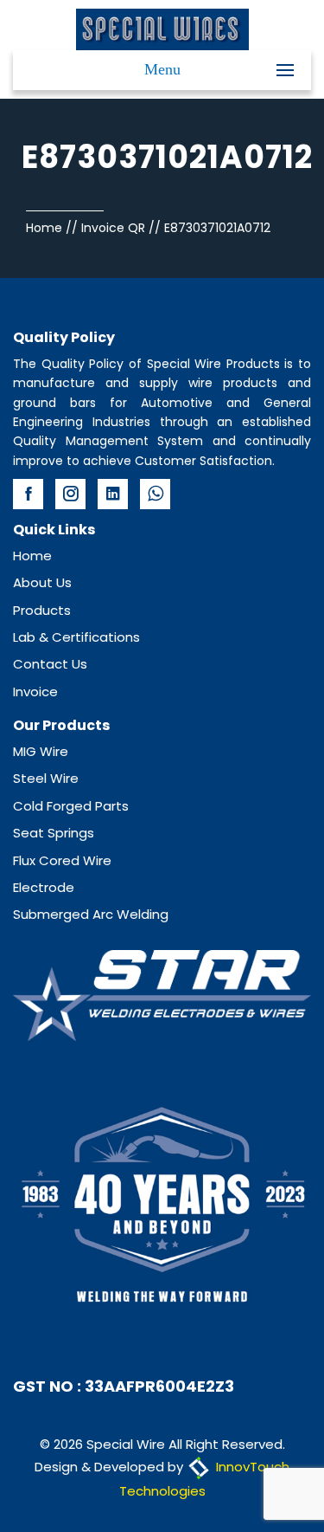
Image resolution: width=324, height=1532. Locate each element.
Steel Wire (46, 778)
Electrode (43, 887)
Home (44, 227)
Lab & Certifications (76, 637)
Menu (162, 69)
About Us (42, 582)
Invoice (35, 691)
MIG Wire (40, 751)
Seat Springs (53, 833)
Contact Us (50, 664)
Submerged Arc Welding (90, 914)
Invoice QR (113, 227)
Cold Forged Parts (71, 806)
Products (42, 610)
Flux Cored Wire (62, 860)
